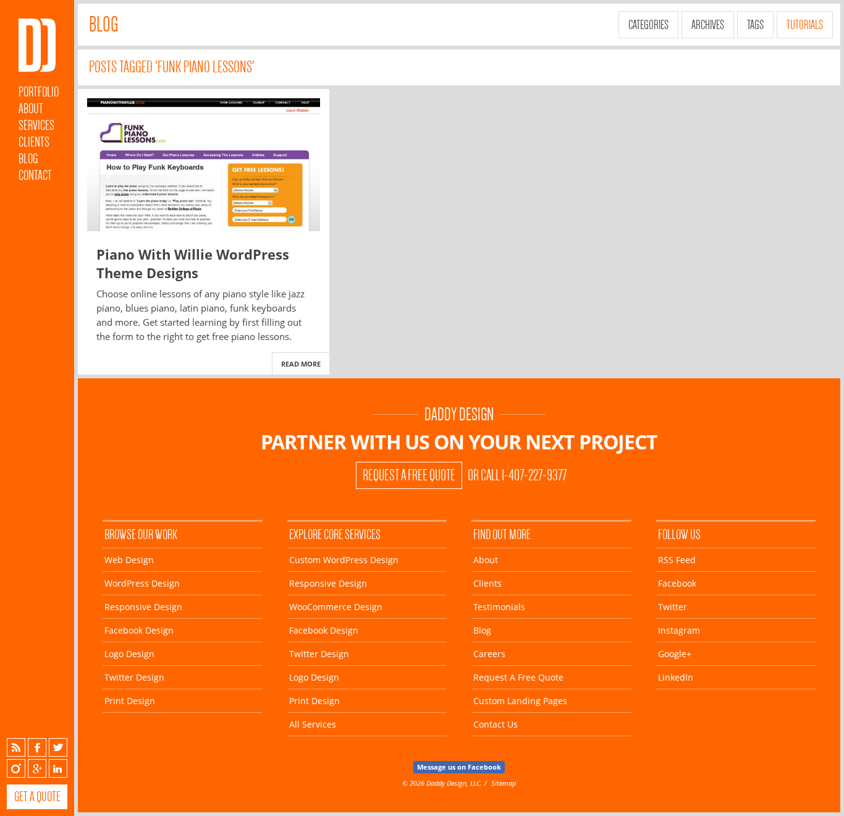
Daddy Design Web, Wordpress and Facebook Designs (37, 45)
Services (36, 125)
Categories (648, 25)
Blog (28, 158)
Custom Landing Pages (520, 701)
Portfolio (39, 92)
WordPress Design (142, 583)
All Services (312, 724)
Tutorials (805, 25)
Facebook (37, 747)
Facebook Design (139, 630)
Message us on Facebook (459, 766)
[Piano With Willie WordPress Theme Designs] (203, 164)
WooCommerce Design (335, 607)
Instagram (16, 768)
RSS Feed (677, 560)
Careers (489, 654)
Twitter (58, 747)
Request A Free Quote (409, 475)
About (31, 108)
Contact (35, 175)
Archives (707, 25)
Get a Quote (37, 796)
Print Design (129, 701)
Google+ (37, 768)
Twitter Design (134, 677)
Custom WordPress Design (344, 560)
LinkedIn (58, 768)
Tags (755, 25)
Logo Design (129, 654)
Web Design (129, 560)
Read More (301, 363)
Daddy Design (459, 414)
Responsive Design (143, 607)
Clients (34, 142)
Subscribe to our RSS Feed (16, 747)
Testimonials (499, 607)
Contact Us (495, 724)
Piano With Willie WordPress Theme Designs (192, 263)
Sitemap (503, 783)
